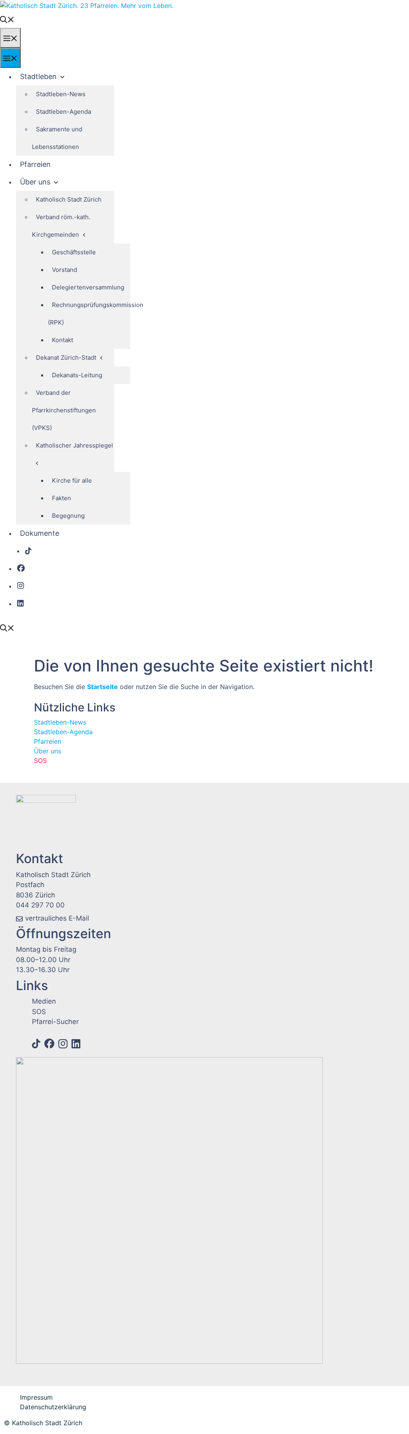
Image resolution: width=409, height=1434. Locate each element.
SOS (40, 761)
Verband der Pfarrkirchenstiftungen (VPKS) (64, 410)
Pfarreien (35, 164)
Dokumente (39, 533)
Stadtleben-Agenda (63, 111)
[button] (7, 19)
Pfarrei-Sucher (55, 1022)
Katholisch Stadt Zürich (68, 199)
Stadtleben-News (60, 94)
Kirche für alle (72, 480)
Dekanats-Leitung (77, 375)
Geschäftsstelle (74, 252)
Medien (44, 1001)
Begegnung (68, 515)
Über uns (35, 182)
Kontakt (62, 340)
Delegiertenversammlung (88, 287)
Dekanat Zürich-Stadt (66, 357)
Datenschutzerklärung (53, 1407)
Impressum (36, 1397)
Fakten (61, 498)
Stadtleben (38, 76)
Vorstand (64, 269)
